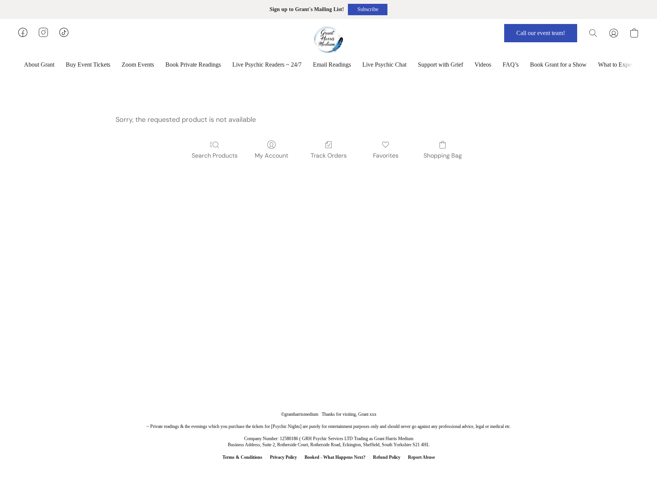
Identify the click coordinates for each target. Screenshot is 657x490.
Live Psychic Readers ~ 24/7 (267, 64)
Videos (482, 64)
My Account (271, 156)
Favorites (385, 156)
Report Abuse (421, 457)
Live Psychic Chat (384, 64)
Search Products (215, 156)
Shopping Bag (443, 156)
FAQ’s (511, 64)
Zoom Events (138, 64)
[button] (367, 9)
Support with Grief (440, 64)
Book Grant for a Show (558, 64)
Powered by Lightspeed (328, 469)
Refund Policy (386, 457)
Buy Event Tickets (88, 64)
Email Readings (332, 64)
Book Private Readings (193, 64)
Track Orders (329, 156)
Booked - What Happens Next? (335, 457)
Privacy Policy (283, 457)
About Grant (39, 64)
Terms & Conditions (242, 457)
